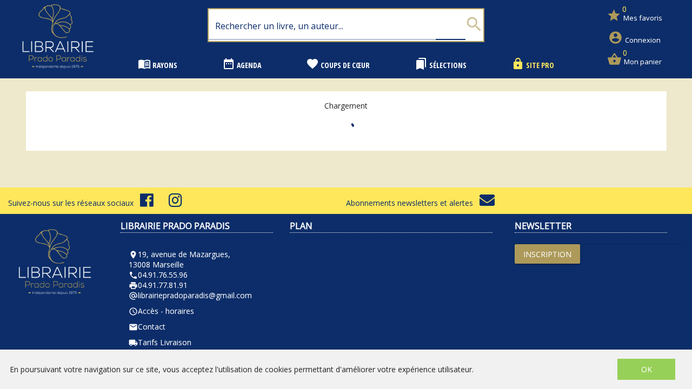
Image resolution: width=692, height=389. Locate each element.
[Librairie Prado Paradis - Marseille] (58, 73)
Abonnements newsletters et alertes (413, 203)
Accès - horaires (161, 311)
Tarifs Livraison (160, 342)
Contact (147, 326)
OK (646, 369)
